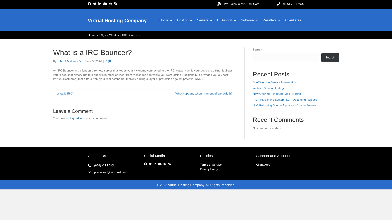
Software (247, 20)
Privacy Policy (209, 169)
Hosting (182, 20)
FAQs (102, 35)
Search (257, 49)
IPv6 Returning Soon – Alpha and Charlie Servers (284, 105)
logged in (76, 118)
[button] (171, 20)
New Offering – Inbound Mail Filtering (277, 93)
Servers (202, 20)
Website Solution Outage (269, 88)
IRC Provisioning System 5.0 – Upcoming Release (285, 99)
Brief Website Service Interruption (274, 82)
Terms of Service (211, 164)
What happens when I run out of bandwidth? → (205, 93)
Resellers (269, 20)
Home (163, 20)
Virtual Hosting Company (117, 20)
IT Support (224, 20)
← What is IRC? (63, 93)
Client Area (293, 20)
